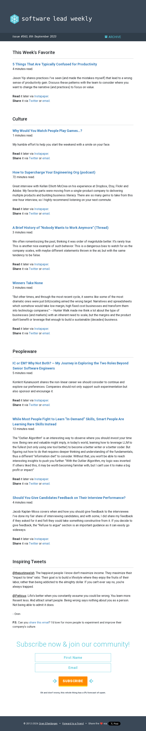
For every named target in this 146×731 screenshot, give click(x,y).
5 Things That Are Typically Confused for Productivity (55, 64)
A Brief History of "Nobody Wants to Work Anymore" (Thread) (61, 228)
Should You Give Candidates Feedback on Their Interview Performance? (69, 498)
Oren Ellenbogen (48, 723)
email (46, 101)
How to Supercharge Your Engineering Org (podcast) (54, 172)
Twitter (33, 101)
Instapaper (41, 96)
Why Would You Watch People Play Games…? (47, 131)
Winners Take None (28, 283)
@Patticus (19, 596)
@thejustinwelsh (23, 573)
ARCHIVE (115, 37)
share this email (39, 622)
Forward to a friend (73, 723)
